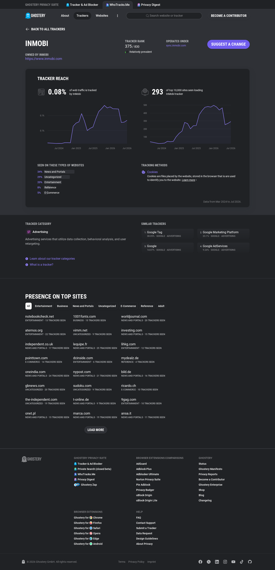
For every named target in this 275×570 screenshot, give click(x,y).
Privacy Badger (145, 489)
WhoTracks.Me (120, 5)
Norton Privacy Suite (148, 479)
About (65, 15)
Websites (102, 15)
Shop (202, 489)
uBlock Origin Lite (146, 500)
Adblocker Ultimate (147, 474)
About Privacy (144, 543)
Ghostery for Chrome (88, 517)
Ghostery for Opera (87, 533)
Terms (121, 561)
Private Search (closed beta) (94, 468)
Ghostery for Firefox (88, 522)
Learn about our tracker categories (52, 258)
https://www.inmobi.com (43, 59)
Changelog (205, 500)
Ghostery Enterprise (210, 484)
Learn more (188, 179)
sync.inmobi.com (176, 45)
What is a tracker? (41, 264)
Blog (201, 495)
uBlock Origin (144, 495)
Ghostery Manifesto (210, 468)
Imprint (151, 561)
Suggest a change (228, 44)
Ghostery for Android (88, 543)
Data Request (144, 533)
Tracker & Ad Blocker (84, 5)
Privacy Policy (136, 561)
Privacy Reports (208, 474)
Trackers (82, 15)
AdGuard (141, 463)
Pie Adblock (143, 484)
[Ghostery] (35, 16)
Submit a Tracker (146, 528)
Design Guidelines (147, 538)
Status (202, 463)
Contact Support (145, 522)
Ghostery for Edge (86, 538)
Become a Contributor (229, 16)
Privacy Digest (150, 5)
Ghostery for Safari (87, 528)
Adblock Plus (144, 468)
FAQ (138, 517)
